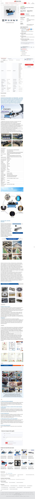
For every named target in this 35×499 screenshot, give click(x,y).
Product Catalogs (10, 473)
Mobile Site (16, 493)
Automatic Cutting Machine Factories (5, 485)
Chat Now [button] (29, 66)
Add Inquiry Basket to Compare (10, 22)
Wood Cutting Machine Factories (22, 485)
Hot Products (3, 492)
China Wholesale (16, 492)
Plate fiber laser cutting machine (12, 474)
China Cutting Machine (29, 485)
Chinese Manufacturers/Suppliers (11, 492)
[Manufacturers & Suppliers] (17, 1)
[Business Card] (33, 61)
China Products (6, 492)
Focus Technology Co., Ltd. (13, 496)
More (1, 490)
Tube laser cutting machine (20, 474)
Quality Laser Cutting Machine (27, 487)
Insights (19, 493)
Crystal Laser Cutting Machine (20, 482)
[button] (21, 60)
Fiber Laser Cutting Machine (12, 482)
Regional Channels (27, 492)
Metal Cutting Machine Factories (14, 485)
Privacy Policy (27, 496)
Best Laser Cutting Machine (12, 487)
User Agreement (21, 496)
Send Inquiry (29, 64)
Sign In (21, 55)
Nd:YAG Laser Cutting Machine (4, 482)
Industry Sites (24, 492)
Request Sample (32, 15)
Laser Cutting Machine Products (4, 487)
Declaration (25, 496)
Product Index (31, 492)
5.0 (27, 59)
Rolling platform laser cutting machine (5, 474)
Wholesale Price (20, 492)
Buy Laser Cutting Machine (19, 487)
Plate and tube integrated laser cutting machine (30, 474)
